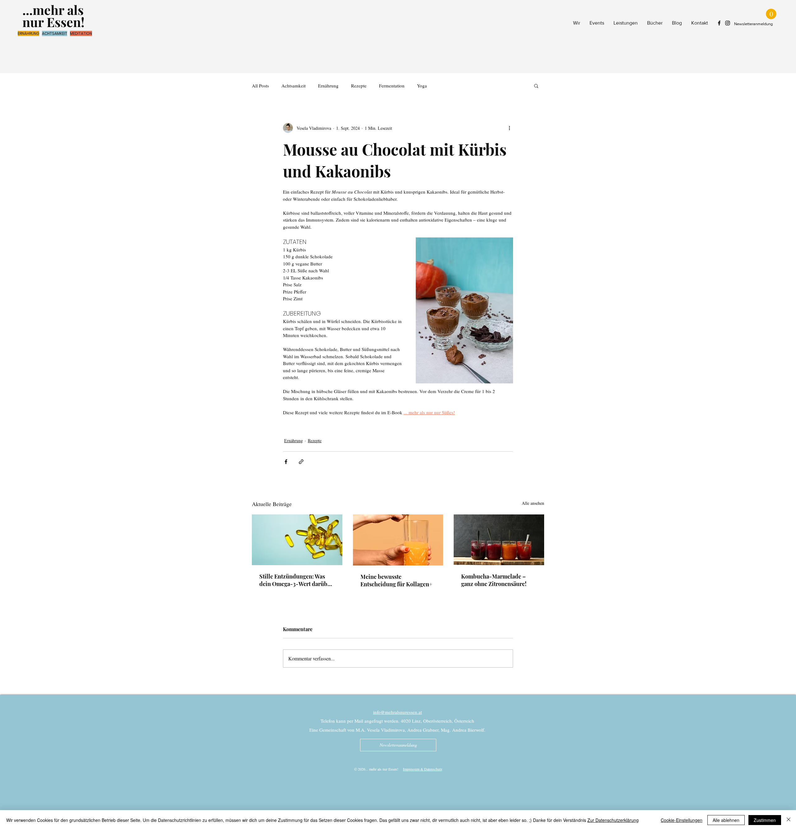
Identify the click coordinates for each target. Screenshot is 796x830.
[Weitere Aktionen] (509, 128)
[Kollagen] (398, 539)
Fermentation (392, 85)
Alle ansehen (533, 503)
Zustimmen (765, 820)
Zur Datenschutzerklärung (613, 820)
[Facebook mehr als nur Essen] (719, 23)
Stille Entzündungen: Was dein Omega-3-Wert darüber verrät (296, 580)
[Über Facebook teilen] (286, 462)
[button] (771, 14)
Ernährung (328, 85)
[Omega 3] (297, 539)
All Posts (260, 85)
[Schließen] (788, 820)
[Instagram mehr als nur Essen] (727, 23)
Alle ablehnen (726, 820)
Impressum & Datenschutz (422, 769)
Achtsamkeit (293, 85)
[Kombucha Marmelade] (499, 539)
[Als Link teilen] (301, 462)
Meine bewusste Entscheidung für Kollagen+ (396, 580)
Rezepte (359, 85)
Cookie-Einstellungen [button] (681, 820)
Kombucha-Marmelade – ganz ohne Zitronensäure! (493, 580)
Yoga (422, 85)
